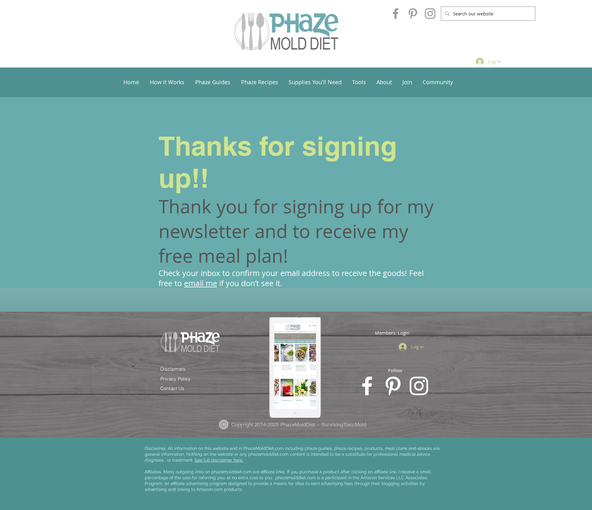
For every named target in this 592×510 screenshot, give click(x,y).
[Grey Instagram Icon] (430, 13)
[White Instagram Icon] (418, 385)
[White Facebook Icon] (367, 385)
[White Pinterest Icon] (392, 385)
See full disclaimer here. (219, 460)
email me (200, 283)
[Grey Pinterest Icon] (413, 13)
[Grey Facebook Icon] (395, 13)
